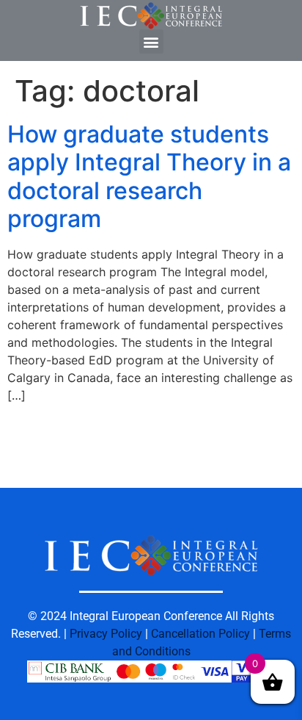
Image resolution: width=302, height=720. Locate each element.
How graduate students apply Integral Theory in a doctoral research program (149, 176)
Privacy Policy (106, 634)
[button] (151, 41)
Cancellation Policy (200, 634)
